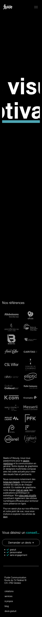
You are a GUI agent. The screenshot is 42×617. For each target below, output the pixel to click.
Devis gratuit (10, 611)
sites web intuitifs (27, 495)
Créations (9, 591)
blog (5, 516)
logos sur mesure (11, 481)
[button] (36, 7)
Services (8, 596)
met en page (22, 490)
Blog (7, 606)
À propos (9, 601)
